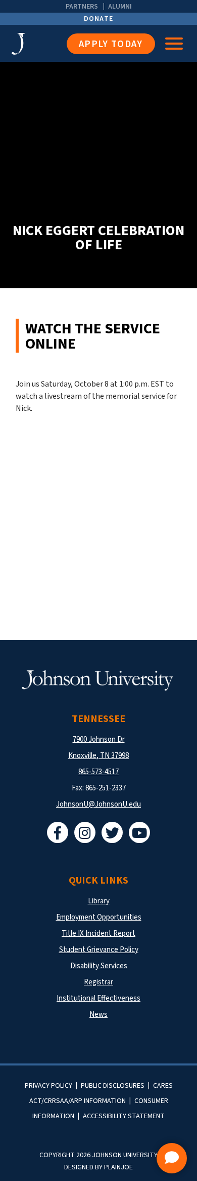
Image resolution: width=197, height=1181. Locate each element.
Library (99, 901)
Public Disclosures (112, 1086)
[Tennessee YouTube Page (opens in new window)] (139, 832)
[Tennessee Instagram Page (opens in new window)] (84, 832)
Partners (82, 6)
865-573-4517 (98, 772)
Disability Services (98, 966)
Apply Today (111, 44)
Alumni (120, 6)
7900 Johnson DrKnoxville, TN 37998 (98, 747)
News (98, 1014)
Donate (99, 19)
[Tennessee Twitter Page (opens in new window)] (112, 832)
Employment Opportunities (98, 917)
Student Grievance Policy (98, 949)
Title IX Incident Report (98, 933)
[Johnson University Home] (39, 44)
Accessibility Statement (124, 1116)
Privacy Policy (48, 1086)
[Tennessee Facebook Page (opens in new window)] (57, 832)
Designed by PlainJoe (98, 1167)
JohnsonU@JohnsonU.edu (98, 804)
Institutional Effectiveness (98, 998)
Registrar (98, 982)
